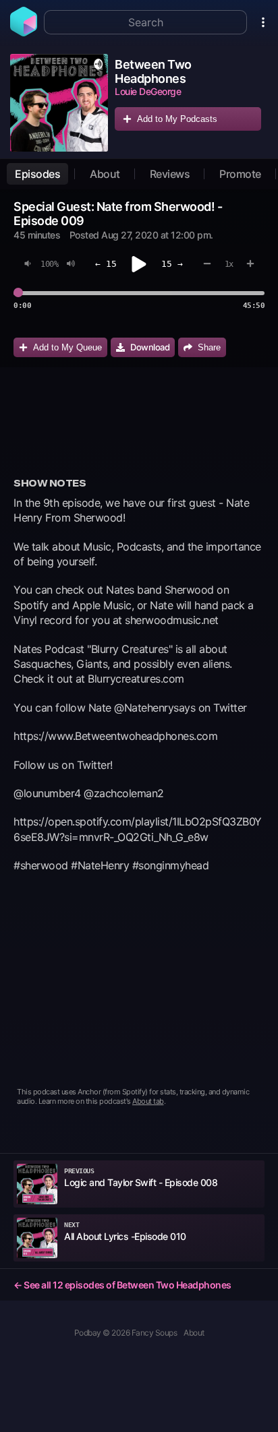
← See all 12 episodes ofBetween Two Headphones (122, 1284)
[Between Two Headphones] (59, 103)
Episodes (37, 174)
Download (149, 347)
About (105, 174)
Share (209, 347)
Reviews (170, 174)
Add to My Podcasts (177, 119)
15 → (172, 264)
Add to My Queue (67, 347)
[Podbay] (23, 32)
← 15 (106, 264)
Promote (240, 174)
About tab (148, 1101)
